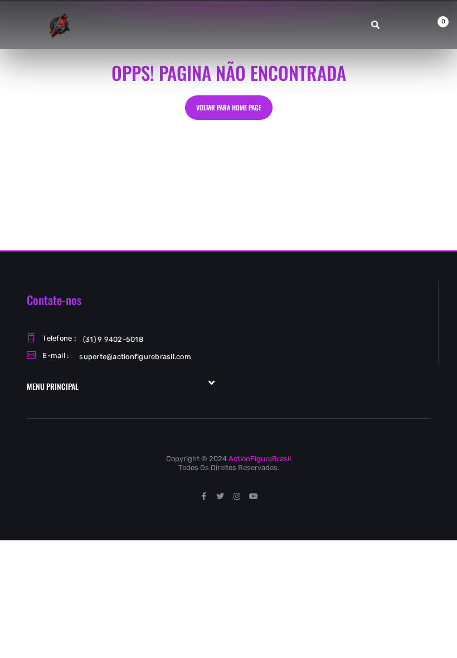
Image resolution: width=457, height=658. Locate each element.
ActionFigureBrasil (260, 458)
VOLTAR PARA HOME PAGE (228, 107)
